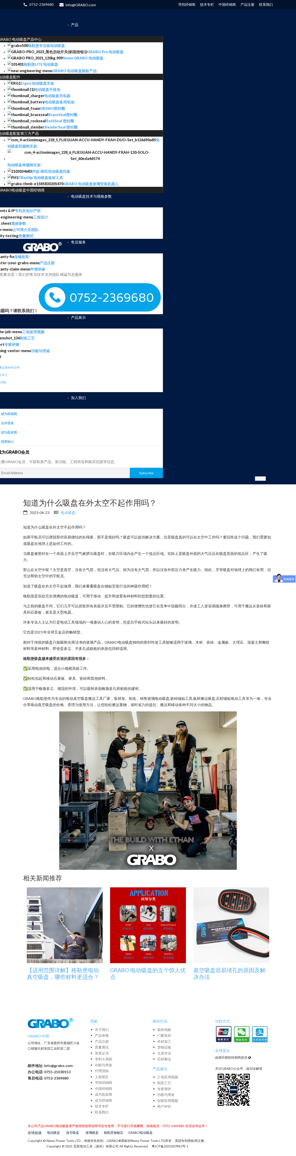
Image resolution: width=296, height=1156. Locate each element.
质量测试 (102, 1047)
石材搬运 (164, 1059)
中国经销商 (103, 1088)
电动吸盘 (68, 512)
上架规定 (102, 1077)
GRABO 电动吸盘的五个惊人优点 (148, 973)
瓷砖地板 (164, 1029)
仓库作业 (164, 1053)
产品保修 (102, 1035)
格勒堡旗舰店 (113, 1132)
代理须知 (102, 1071)
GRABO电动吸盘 (140, 1132)
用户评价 (164, 1106)
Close (260, 478)
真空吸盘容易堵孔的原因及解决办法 (229, 973)
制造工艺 (164, 1083)
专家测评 (164, 1089)
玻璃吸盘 (92, 1132)
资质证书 (102, 1053)
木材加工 (164, 1041)
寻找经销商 (103, 1082)
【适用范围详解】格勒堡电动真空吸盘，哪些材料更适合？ (63, 973)
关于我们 (102, 1029)
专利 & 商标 (103, 1059)
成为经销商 (103, 1100)
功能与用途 (103, 1065)
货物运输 (164, 1047)
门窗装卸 (164, 1035)
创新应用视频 (167, 1100)
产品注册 (102, 1041)
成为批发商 (103, 1094)
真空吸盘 (72, 1132)
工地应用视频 (167, 1077)
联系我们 (102, 1112)
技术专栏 (102, 1106)
